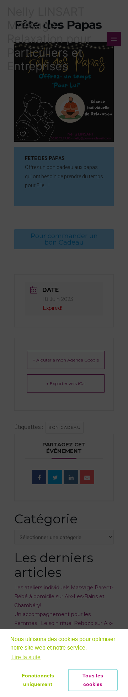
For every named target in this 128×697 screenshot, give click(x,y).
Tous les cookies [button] (92, 680)
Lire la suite (26, 657)
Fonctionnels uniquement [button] (38, 680)
